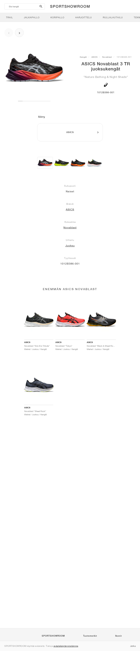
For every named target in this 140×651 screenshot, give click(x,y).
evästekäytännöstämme (66, 646)
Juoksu (70, 245)
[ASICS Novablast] (61, 163)
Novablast (107, 57)
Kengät (83, 57)
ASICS (95, 57)
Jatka (133, 646)
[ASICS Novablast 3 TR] (45, 163)
